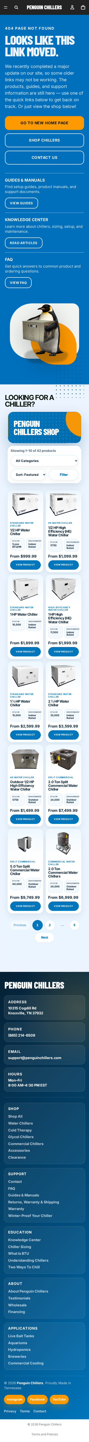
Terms (25, 1411)
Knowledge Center (24, 1240)
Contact (15, 1181)
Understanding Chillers (28, 1260)
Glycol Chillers (21, 1137)
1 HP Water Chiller (24, 614)
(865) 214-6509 (21, 1035)
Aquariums (17, 1343)
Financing (16, 1312)
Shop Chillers (44, 140)
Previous (20, 925)
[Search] (16, 7)
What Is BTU (18, 1253)
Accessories (19, 1150)
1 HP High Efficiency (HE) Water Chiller (59, 618)
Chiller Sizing (19, 1247)
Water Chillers (20, 1123)
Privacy (10, 1411)
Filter (64, 475)
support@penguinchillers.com (34, 1058)
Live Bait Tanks (21, 1336)
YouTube (59, 1399)
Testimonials (19, 1298)
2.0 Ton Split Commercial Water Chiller (63, 785)
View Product (25, 564)
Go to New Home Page (44, 123)
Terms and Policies (44, 1434)
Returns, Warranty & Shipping (33, 1202)
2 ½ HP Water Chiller (58, 703)
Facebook (37, 1399)
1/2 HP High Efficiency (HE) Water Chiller (59, 531)
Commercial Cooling (26, 1363)
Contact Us (45, 157)
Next (44, 937)
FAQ (11, 1188)
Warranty (16, 1209)
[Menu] (5, 7)
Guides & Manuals (23, 1195)
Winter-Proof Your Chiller (30, 1215)
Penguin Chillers (50, 1424)
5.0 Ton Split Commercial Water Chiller (25, 870)
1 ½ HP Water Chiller (20, 703)
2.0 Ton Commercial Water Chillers (63, 872)
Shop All (15, 1116)
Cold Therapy (20, 1130)
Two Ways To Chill (24, 1267)
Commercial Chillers (26, 1144)
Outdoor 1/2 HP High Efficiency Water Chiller (22, 785)
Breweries (17, 1356)
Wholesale (17, 1305)
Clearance (17, 1157)
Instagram (14, 1399)
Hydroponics (19, 1349)
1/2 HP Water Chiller (20, 532)
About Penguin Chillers (28, 1291)
